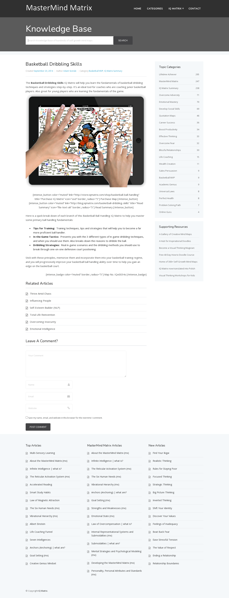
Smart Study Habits (40, 492)
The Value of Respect (164, 547)
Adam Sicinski (69, 70)
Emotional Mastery (168, 101)
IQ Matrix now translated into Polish (177, 268)
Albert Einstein (37, 523)
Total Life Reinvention (42, 314)
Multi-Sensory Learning (42, 453)
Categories (155, 8)
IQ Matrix (175, 8)
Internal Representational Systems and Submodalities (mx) (112, 533)
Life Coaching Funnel (41, 531)
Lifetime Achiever (168, 74)
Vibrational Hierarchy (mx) (44, 516)
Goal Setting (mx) (39, 555)
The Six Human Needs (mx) (45, 508)
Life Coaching (166, 156)
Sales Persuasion (168, 170)
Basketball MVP (96, 70)
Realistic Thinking (162, 460)
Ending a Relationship (164, 555)
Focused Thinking (162, 476)
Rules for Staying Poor (165, 468)
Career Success (167, 122)
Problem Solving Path (170, 205)
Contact (195, 8)
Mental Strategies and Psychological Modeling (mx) (116, 553)
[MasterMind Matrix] (59, 11)
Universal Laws (167, 191)
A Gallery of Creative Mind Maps (175, 234)
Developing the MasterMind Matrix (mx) (113, 562)
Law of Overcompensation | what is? (111, 523)
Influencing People (40, 300)
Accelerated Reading (41, 484)
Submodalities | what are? (105, 543)
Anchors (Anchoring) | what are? (47, 547)
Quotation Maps (167, 115)
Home (137, 8)
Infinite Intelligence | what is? (46, 468)
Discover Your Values (164, 516)
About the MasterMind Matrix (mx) (48, 460)
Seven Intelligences (40, 539)
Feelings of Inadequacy (165, 523)
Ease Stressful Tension (165, 539)
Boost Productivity (168, 129)
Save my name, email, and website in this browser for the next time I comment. (65, 417)
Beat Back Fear (161, 531)
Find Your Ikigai (161, 453)
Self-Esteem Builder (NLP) (45, 307)
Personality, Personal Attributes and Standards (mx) (116, 572)
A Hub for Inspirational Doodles (175, 241)
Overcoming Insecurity (43, 321)
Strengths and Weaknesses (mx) (108, 508)
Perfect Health (166, 198)
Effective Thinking (168, 136)
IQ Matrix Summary (113, 70)
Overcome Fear (167, 143)
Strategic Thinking (162, 484)
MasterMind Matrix (168, 81)
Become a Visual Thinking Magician (176, 247)
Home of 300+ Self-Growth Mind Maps (178, 261)
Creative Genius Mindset (43, 563)
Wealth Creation (167, 163)
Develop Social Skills (169, 108)
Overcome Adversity (169, 95)
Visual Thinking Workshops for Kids (177, 275)
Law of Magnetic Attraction (45, 500)
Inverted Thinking (162, 500)
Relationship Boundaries (166, 563)
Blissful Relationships (170, 150)
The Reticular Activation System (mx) (50, 476)
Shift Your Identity (162, 508)
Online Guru (165, 211)
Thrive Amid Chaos (40, 293)
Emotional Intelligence (42, 328)
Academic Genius (168, 184)
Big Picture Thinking (163, 492)
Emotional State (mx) (102, 516)
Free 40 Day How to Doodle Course (176, 254)
